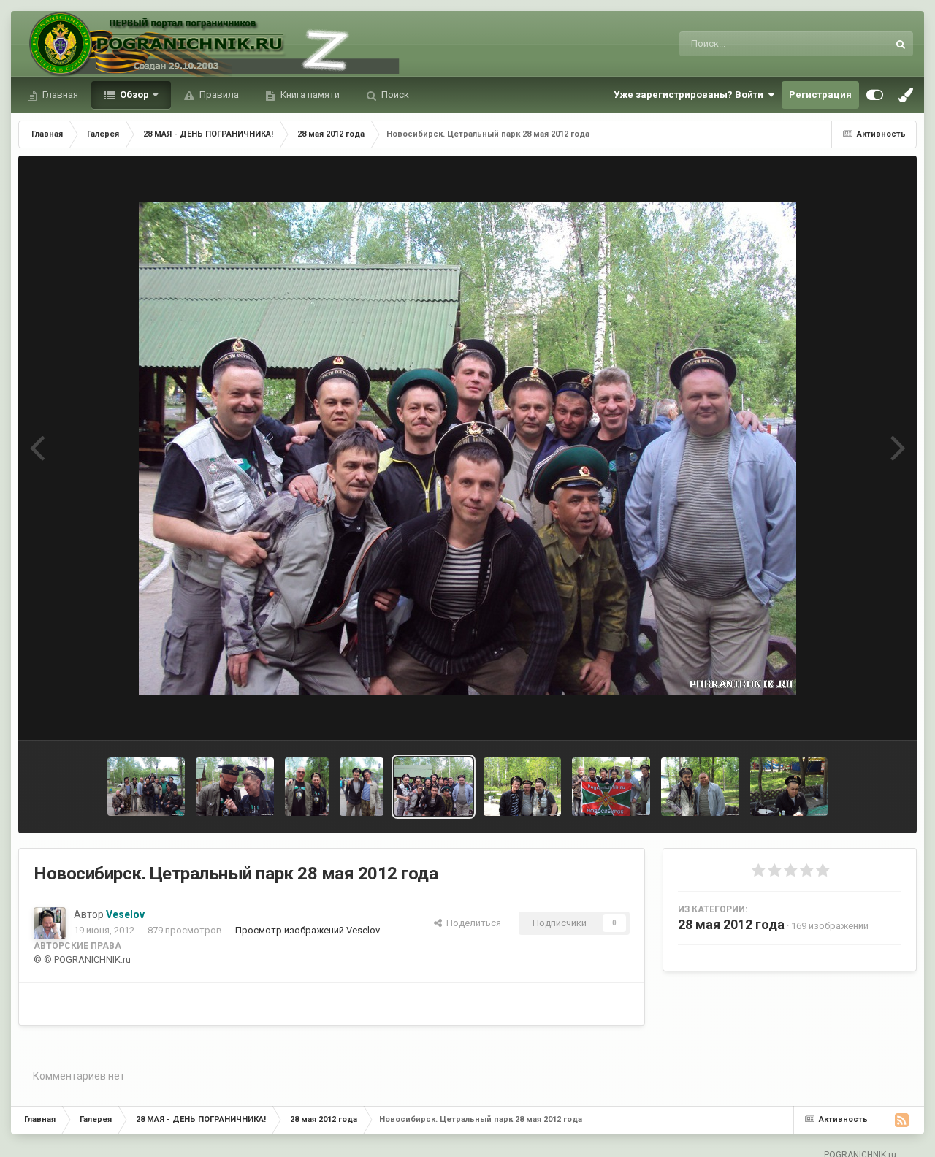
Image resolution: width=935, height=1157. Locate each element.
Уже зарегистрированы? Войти (691, 94)
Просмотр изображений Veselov (307, 930)
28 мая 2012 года (731, 924)
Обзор (133, 94)
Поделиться (471, 922)
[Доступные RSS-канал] (901, 1120)
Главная (59, 94)
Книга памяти (309, 94)
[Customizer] (874, 95)
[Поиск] (900, 43)
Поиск (394, 94)
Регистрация (820, 94)
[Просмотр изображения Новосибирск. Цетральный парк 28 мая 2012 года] (146, 786)
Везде (855, 44)
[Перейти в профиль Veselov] (50, 923)
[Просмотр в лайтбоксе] (467, 448)
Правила (218, 94)
